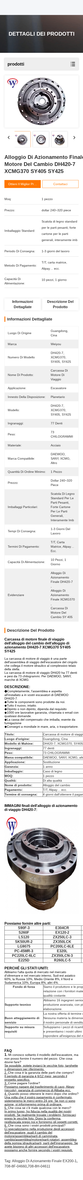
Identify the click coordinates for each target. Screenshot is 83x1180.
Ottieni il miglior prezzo (24, 184)
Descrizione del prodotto (60, 304)
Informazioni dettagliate (22, 304)
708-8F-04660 (15, 1166)
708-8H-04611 (39, 1166)
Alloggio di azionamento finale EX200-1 (44, 1161)
